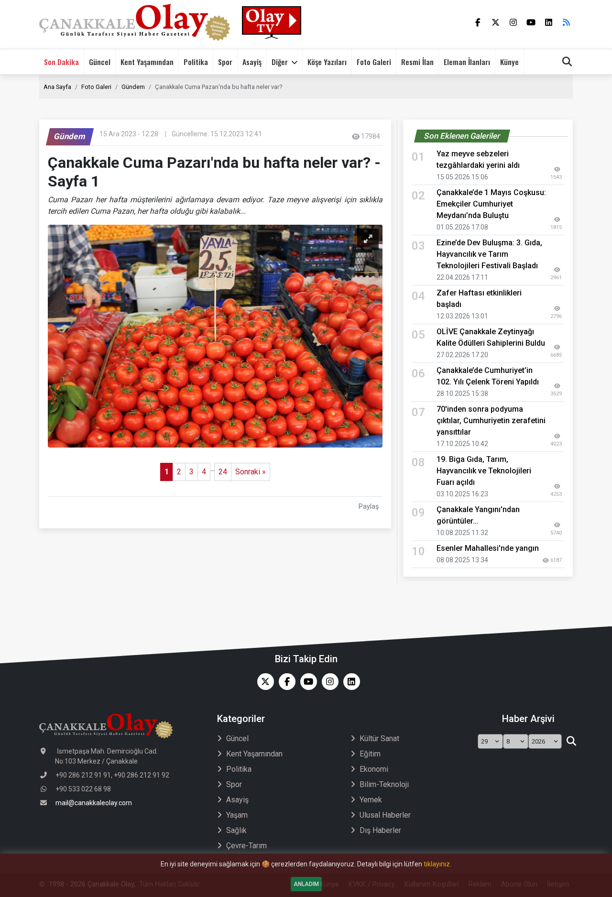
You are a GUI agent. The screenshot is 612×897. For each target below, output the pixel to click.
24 (223, 471)
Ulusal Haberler (385, 815)
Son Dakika (61, 61)
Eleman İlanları (467, 61)
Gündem (133, 86)
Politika (196, 61)
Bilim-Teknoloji (384, 784)
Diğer (280, 61)
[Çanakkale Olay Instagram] (328, 681)
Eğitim (370, 753)
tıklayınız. (437, 864)
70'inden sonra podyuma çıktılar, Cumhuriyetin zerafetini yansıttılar (491, 421)
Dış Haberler (380, 830)
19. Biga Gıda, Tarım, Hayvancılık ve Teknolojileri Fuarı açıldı (484, 471)
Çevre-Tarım (246, 845)
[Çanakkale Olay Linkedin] (349, 681)
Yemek (371, 799)
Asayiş (252, 61)
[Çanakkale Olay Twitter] (263, 681)
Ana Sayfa (57, 86)
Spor (225, 61)
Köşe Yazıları (327, 61)
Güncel (99, 61)
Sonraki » (250, 471)
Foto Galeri (374, 61)
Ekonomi (374, 769)
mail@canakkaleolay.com (93, 803)
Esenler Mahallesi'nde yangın (488, 548)
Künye (509, 61)
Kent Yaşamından (147, 61)
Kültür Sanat (379, 738)
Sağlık (236, 830)
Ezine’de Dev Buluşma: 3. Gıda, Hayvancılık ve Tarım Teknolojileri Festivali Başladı (489, 254)
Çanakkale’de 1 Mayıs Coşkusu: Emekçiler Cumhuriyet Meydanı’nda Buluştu (491, 204)
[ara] (571, 741)
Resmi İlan (417, 61)
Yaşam (237, 815)
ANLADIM (306, 884)
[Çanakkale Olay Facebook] (284, 681)
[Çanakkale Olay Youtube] (306, 681)
